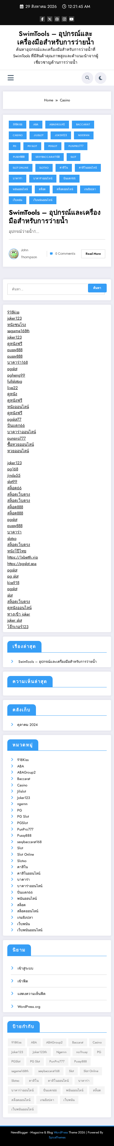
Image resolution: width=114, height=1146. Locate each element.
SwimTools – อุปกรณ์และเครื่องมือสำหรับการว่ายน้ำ (55, 38)
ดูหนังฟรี (14, 343)
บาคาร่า (17, 178)
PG (14, 146)
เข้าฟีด (23, 981)
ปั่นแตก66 (69, 178)
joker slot (14, 620)
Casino (18, 135)
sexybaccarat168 (48, 157)
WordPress (61, 1132)
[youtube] (71, 19)
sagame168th (18, 331)
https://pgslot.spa (22, 563)
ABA (35, 124)
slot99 (12, 481)
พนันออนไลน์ (20, 189)
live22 (12, 388)
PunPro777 (75, 146)
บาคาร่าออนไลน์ (42, 178)
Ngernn (61, 1052)
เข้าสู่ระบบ (25, 968)
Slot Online (20, 167)
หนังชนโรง (16, 324)
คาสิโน (64, 167)
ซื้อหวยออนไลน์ (20, 444)
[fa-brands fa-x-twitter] (49, 19)
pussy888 (15, 350)
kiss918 (13, 582)
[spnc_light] (100, 78)
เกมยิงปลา (90, 189)
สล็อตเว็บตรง (18, 494)
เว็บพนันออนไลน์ (42, 200)
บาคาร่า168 (17, 362)
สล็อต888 (15, 507)
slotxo (11, 538)
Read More (93, 254)
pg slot (12, 576)
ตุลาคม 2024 (27, 724)
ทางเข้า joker (18, 614)
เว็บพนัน (17, 200)
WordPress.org (29, 1006)
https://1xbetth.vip (22, 557)
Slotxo (44, 167)
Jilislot (39, 135)
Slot (73, 157)
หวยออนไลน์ (18, 451)
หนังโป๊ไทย (16, 551)
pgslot (12, 369)
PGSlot (52, 146)
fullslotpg (14, 381)
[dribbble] (57, 19)
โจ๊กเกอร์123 (17, 627)
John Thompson (29, 253)
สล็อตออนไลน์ (65, 189)
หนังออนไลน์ (18, 407)
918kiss (13, 312)
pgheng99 (16, 375)
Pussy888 (19, 157)
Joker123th (40, 1052)
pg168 (12, 469)
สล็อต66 (14, 488)
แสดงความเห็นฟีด (32, 993)
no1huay (82, 1052)
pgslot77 (14, 419)
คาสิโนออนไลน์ (88, 167)
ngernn (83, 135)
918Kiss (17, 124)
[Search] (87, 78)
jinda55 (13, 475)
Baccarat (83, 124)
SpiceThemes (57, 1137)
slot (10, 595)
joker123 (14, 318)
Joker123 (61, 135)
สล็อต (42, 189)
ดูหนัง (12, 394)
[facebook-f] (42, 19)
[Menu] (10, 78)
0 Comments (65, 254)
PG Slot (32, 146)
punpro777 (16, 438)
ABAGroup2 (57, 124)
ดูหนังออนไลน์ (19, 608)
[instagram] (64, 19)
